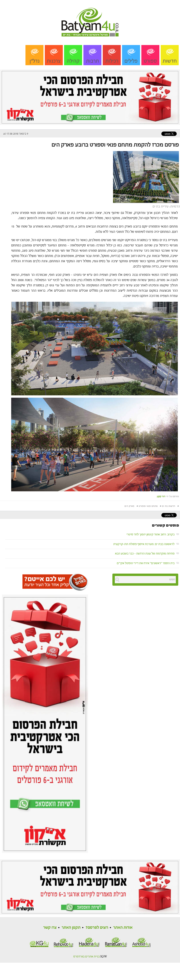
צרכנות (54, 61)
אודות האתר (123, 927)
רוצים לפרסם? (97, 927)
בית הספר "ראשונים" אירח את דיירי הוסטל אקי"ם (146, 563)
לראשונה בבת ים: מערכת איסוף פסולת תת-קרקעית (144, 544)
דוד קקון (161, 496)
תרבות (92, 61)
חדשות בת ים (168, 506)
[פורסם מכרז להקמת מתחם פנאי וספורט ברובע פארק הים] (146, 176)
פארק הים (129, 506)
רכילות (111, 61)
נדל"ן (35, 61)
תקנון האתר (71, 927)
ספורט (150, 61)
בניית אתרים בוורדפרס (86, 956)
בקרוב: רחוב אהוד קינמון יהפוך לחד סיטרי (150, 534)
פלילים (131, 61)
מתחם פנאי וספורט (148, 506)
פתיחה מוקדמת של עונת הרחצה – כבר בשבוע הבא (145, 553)
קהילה (73, 61)
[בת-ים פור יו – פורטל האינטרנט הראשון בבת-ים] (90, 18)
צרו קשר (50, 927)
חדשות (170, 61)
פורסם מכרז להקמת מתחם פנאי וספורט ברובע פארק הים (115, 144)
